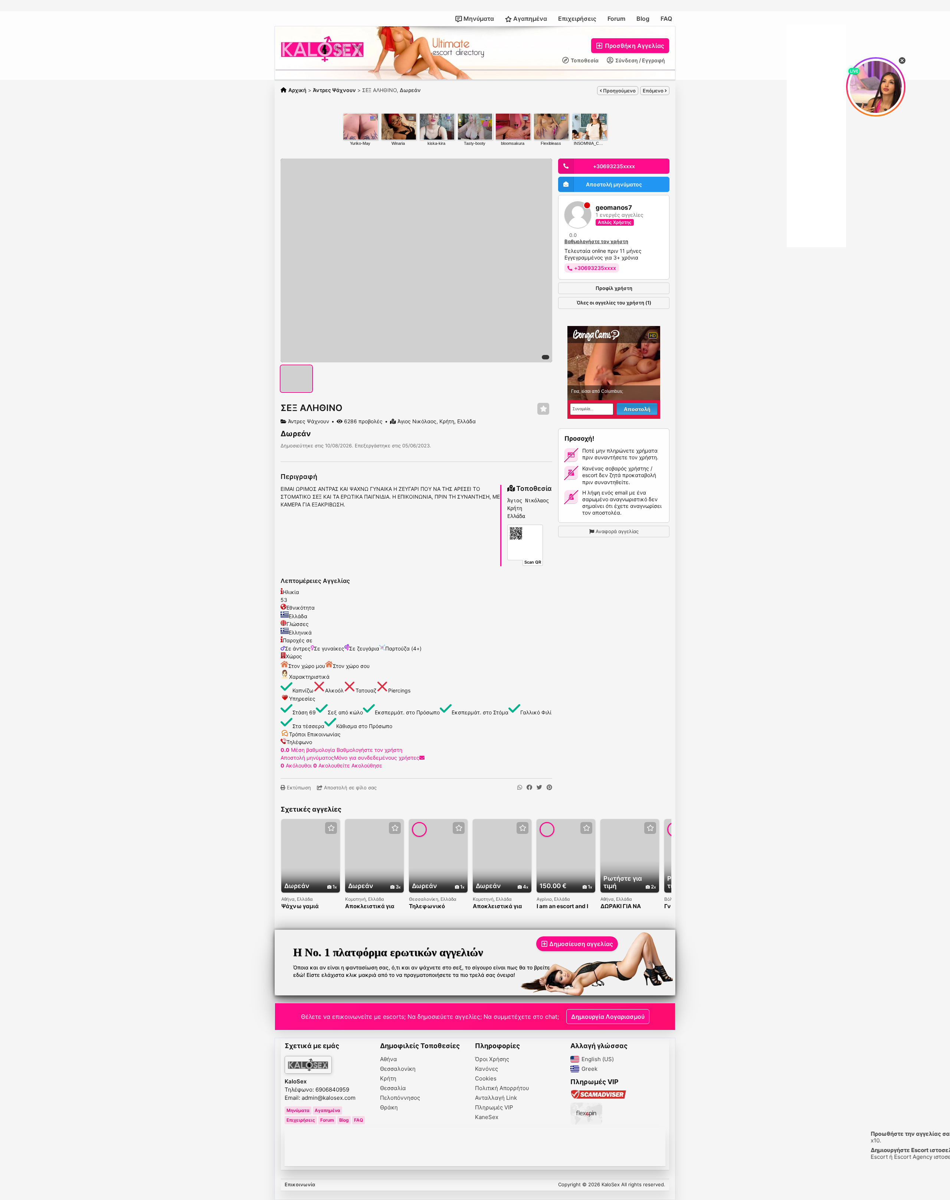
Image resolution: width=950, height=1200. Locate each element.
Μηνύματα (478, 18)
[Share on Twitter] (539, 787)
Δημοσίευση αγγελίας (581, 944)
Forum (616, 18)
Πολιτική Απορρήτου (502, 1088)
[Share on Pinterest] (549, 787)
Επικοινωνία (300, 1184)
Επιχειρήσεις (577, 18)
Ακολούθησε (366, 765)
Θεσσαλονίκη (398, 1069)
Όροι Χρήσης (492, 1059)
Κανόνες (486, 1069)
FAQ (666, 18)
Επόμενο (654, 91)
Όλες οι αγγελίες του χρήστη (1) (614, 303)
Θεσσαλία (393, 1088)
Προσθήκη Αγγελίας (633, 45)
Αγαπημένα (529, 18)
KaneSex (486, 1117)
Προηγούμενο (619, 91)
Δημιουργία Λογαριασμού (608, 1016)
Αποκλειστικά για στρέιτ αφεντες (369, 906)
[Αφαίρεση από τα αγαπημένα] (543, 409)
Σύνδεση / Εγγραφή (639, 60)
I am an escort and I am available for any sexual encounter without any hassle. (564, 906)
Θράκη (389, 1107)
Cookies (486, 1078)
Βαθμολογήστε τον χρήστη (369, 750)
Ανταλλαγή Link (496, 1098)
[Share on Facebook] (529, 787)
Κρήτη (388, 1078)
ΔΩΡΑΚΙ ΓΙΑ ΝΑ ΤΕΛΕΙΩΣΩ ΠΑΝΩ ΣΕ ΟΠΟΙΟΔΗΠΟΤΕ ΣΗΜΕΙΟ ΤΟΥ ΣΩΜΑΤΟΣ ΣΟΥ (627, 906)
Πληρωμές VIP (494, 1107)
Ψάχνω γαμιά (300, 906)
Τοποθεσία (584, 60)
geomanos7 (614, 207)
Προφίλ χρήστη (614, 288)
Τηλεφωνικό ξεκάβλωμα (427, 906)
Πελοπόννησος (400, 1098)
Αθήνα (388, 1059)
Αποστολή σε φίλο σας (349, 787)
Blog (642, 18)
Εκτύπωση (298, 787)
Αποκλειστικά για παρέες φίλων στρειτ (497, 906)
